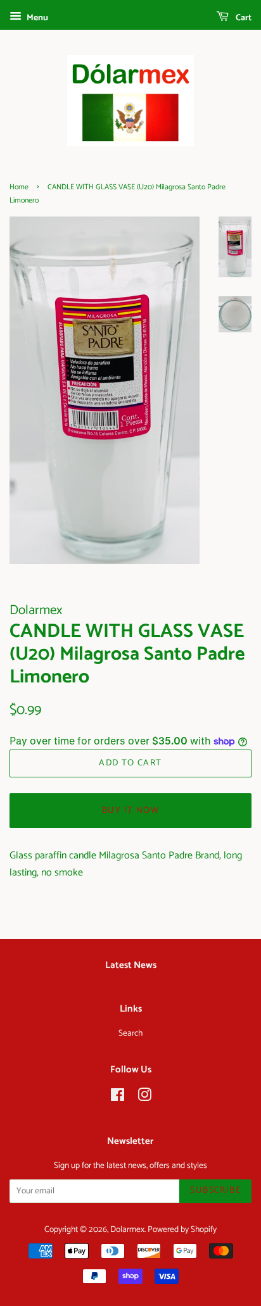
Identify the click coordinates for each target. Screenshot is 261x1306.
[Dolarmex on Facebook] (117, 1098)
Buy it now (130, 810)
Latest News (130, 965)
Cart (242, 18)
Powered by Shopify (182, 1229)
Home (19, 187)
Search (130, 1033)
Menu (36, 18)
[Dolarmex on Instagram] (144, 1098)
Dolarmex (127, 1229)
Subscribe (215, 1190)
